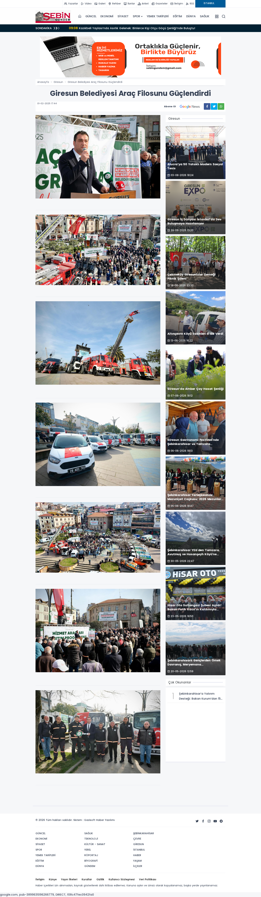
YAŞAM (137, 860)
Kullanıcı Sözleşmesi (122, 879)
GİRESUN (138, 844)
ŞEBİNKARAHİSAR (143, 833)
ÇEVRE (137, 838)
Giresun (58, 82)
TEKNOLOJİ (91, 838)
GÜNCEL (90, 16)
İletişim (40, 879)
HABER (137, 855)
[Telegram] (221, 821)
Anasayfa (43, 82)
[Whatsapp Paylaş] (221, 106)
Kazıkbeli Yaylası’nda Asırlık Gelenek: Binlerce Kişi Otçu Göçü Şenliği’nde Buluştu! (132, 28)
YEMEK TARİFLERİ (158, 16)
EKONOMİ (106, 16)
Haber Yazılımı (105, 820)
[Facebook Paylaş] (207, 106)
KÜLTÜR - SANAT (94, 844)
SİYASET (123, 16)
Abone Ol (170, 106)
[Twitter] (197, 821)
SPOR (136, 16)
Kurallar (87, 879)
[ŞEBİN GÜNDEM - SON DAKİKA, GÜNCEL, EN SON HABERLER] (53, 16)
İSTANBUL (139, 849)
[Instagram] (209, 821)
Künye (53, 879)
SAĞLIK (204, 16)
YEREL (87, 849)
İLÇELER (137, 866)
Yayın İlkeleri (69, 879)
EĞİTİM (177, 16)
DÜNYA (191, 16)
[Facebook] (203, 821)
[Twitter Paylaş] (214, 106)
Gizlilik (100, 879)
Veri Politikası (147, 879)
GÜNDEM (89, 866)
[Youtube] (215, 821)
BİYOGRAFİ (91, 860)
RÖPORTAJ (91, 855)
